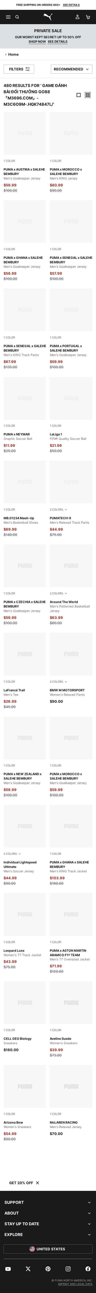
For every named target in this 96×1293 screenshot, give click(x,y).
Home (13, 54)
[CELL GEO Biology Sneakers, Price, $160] (25, 1017)
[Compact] (78, 95)
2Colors (56, 509)
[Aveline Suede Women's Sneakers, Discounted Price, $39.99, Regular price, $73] (71, 1019)
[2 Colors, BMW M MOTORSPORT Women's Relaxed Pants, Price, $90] (71, 668)
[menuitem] (8, 1268)
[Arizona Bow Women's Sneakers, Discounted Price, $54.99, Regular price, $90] (25, 1103)
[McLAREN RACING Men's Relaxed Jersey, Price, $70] (71, 1100)
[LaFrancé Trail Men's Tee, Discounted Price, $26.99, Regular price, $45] (25, 671)
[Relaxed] (87, 95)
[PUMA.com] (48, 17)
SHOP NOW (37, 41)
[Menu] (8, 17)
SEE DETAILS (71, 4)
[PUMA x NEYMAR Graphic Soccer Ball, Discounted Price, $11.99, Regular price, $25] (25, 415)
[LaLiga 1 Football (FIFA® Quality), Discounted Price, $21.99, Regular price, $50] (71, 415)
